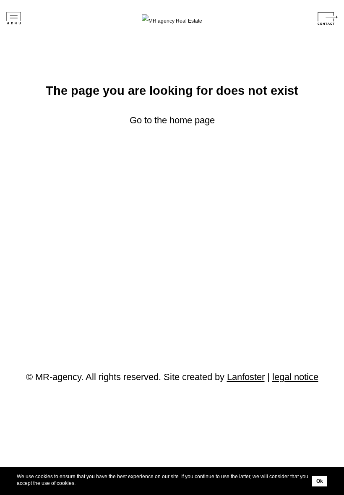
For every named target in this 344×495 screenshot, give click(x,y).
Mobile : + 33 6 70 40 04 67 (78, 268)
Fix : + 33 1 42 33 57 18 (73, 275)
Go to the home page (172, 120)
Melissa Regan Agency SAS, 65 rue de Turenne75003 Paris (105, 249)
